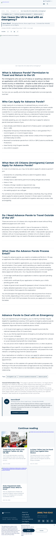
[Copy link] (17, 31)
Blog (7, 11)
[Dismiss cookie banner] (54, 525)
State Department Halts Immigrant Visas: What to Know (12, 487)
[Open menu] (44, 4)
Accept (28, 530)
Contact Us (25, 523)
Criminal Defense (27, 519)
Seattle (9, 519)
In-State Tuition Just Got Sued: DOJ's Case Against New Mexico (41, 451)
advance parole (38, 14)
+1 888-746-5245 (35, 357)
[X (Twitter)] (11, 31)
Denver (4, 519)
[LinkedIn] (14, 31)
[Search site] (47, 4)
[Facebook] (8, 31)
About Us (25, 512)
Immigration (26, 517)
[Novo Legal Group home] (5, 3)
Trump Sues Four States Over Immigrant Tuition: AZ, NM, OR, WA (13, 451)
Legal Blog (25, 514)
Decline (41, 530)
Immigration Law (14, 11)
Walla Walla (15, 519)
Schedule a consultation (19, 412)
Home (3, 11)
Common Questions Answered (23, 14)
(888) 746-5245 (45, 513)
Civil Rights (25, 521)
